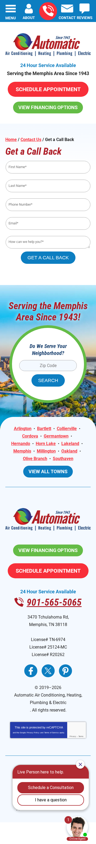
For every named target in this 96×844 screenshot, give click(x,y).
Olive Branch (35, 458)
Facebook (30, 670)
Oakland (69, 451)
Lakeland (70, 443)
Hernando (20, 443)
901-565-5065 (48, 11)
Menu (10, 18)
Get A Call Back (48, 257)
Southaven (63, 458)
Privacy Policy (33, 733)
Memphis (22, 451)
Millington (46, 451)
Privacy (73, 736)
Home (11, 139)
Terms (80, 736)
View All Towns (48, 471)
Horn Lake (46, 443)
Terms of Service (51, 733)
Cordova (30, 436)
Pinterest (65, 670)
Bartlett (44, 428)
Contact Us (31, 139)
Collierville (67, 428)
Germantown (56, 436)
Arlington (22, 428)
